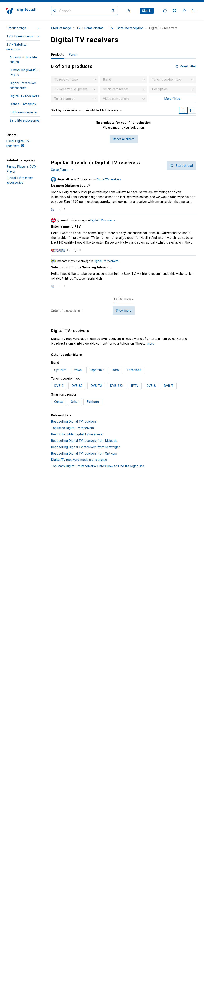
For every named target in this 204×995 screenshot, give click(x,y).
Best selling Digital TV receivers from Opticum (84, 453)
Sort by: (56, 110)
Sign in (146, 11)
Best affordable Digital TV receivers (76, 434)
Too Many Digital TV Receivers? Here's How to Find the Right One (97, 466)
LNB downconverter (23, 112)
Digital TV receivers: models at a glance (79, 460)
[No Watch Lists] (184, 11)
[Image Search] (113, 11)
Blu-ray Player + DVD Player (21, 169)
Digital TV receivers (24, 96)
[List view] (192, 110)
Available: (92, 110)
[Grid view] (183, 110)
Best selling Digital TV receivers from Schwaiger (85, 447)
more (150, 343)
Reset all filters (123, 139)
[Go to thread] (123, 194)
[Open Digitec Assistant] (165, 11)
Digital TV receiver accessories (23, 85)
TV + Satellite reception (16, 47)
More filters (172, 98)
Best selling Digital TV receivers (74, 421)
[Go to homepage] (21, 11)
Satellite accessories (24, 120)
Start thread (184, 166)
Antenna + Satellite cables (23, 59)
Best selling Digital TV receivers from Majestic (84, 441)
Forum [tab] (73, 54)
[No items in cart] (193, 11)
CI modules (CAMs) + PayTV (24, 72)
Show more (123, 310)
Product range (16, 28)
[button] (82, 310)
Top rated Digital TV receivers (72, 428)
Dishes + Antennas (23, 104)
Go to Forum (59, 170)
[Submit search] (55, 11)
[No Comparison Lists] (174, 11)
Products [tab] (57, 54)
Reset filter (188, 66)
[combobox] (71, 110)
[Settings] (128, 11)
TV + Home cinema (19, 36)
